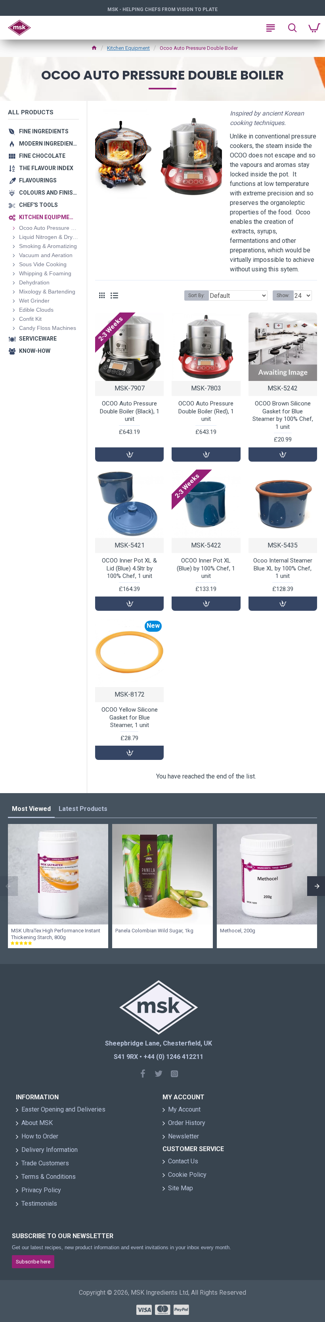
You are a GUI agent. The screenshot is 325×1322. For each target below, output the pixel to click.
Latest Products (83, 809)
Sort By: (196, 295)
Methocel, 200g (237, 931)
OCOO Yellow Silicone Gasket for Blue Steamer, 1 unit (129, 717)
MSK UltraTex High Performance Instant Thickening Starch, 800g (55, 934)
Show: (283, 295)
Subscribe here (33, 1262)
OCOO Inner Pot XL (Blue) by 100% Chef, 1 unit (206, 568)
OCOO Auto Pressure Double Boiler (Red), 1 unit (206, 411)
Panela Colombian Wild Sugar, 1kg (154, 931)
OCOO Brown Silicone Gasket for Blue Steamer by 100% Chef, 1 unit (282, 415)
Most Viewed (31, 809)
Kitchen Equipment (128, 48)
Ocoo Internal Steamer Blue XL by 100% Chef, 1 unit (282, 568)
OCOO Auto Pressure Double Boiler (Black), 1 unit (129, 411)
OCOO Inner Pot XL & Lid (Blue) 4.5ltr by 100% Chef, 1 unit (129, 568)
